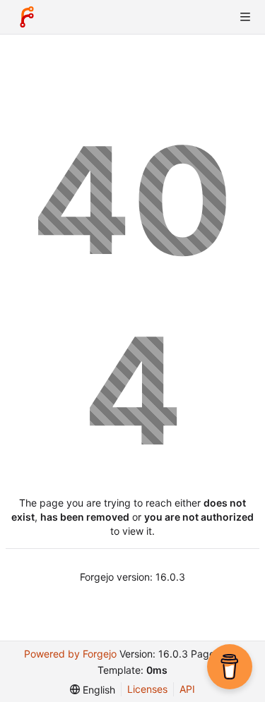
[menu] (92, 690)
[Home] (27, 17)
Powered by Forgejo (70, 654)
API (187, 689)
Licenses (147, 689)
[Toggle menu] (245, 17)
